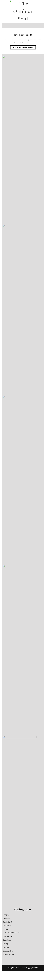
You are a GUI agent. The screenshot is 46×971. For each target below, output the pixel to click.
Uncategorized (8, 951)
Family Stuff (7, 922)
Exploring (6, 918)
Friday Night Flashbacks (11, 933)
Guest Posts (7, 940)
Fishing (5, 929)
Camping (6, 915)
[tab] (5, 25)
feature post (7, 925)
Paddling (6, 947)
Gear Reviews (8, 936)
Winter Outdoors (9, 954)
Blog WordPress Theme (17, 968)
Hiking (5, 944)
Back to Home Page (21, 46)
